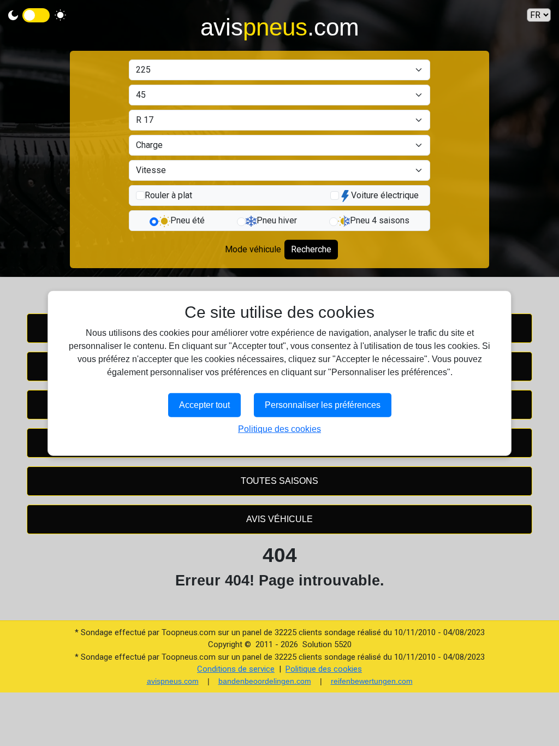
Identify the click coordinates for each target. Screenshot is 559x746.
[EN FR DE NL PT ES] (539, 15)
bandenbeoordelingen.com (264, 681)
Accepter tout (204, 404)
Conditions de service (236, 669)
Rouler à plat (168, 195)
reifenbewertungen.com (372, 681)
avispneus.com (173, 681)
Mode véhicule (253, 249)
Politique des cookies (324, 669)
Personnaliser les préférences (322, 404)
